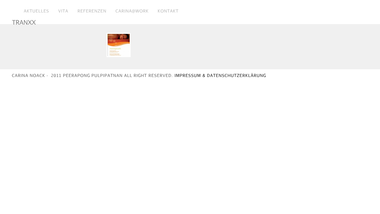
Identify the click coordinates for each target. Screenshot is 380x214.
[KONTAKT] (168, 11)
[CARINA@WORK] (132, 11)
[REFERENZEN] (92, 11)
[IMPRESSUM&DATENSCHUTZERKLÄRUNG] (220, 75)
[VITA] (63, 11)
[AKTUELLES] (36, 11)
